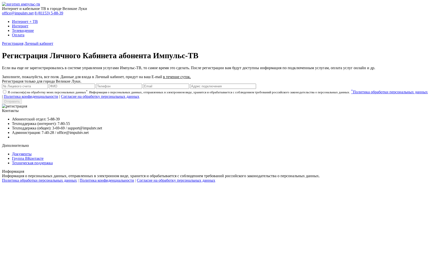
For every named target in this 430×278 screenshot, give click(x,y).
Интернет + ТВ (25, 21)
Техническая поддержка (32, 163)
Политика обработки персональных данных (389, 92)
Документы (22, 154)
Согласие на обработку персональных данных (100, 96)
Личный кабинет (38, 43)
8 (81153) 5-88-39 (49, 13)
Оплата (18, 35)
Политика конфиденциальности (31, 96)
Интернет (20, 26)
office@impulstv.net (18, 13)
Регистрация (12, 43)
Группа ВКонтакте (28, 158)
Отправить (12, 101)
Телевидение (23, 30)
